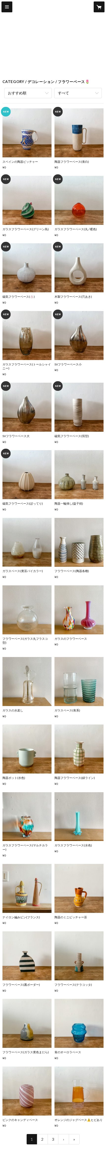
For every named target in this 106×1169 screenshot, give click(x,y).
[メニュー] (6, 6)
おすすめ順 (17, 93)
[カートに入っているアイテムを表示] (99, 6)
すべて (63, 93)
